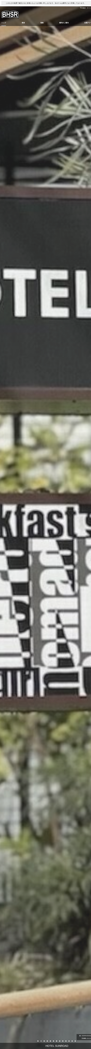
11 (69, 1041)
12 (72, 1041)
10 (66, 1041)
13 (75, 1041)
